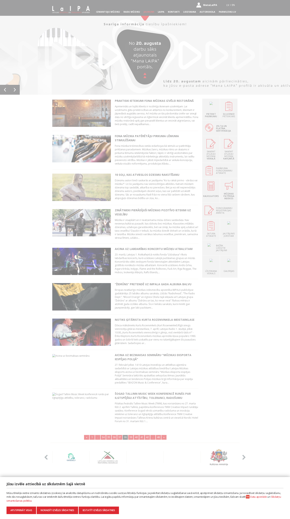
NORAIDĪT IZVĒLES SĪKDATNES (57, 510)
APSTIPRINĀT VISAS (21, 510)
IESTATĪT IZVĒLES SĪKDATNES (99, 510)
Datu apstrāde (258, 496)
